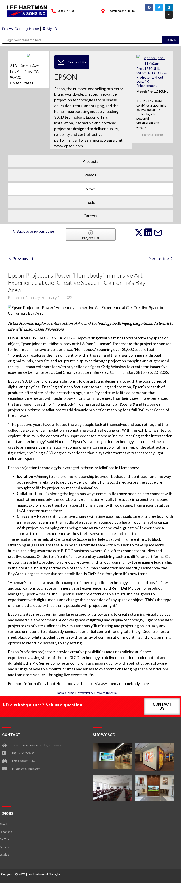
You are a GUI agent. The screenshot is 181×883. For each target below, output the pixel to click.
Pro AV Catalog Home (21, 28)
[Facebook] (149, 7)
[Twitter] (159, 7)
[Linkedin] (169, 7)
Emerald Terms (65, 692)
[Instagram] (169, 15)
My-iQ (51, 28)
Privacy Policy (85, 692)
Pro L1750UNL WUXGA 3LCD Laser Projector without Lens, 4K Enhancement (152, 77)
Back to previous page (34, 231)
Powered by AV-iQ (106, 692)
